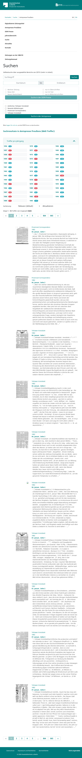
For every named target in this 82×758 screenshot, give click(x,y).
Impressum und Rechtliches (26, 751)
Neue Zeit (11, 92)
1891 (57, 175)
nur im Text (49, 92)
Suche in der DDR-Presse (41, 97)
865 (51, 215)
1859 (6, 159)
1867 (6, 192)
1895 (57, 192)
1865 (6, 184)
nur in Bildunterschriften (54, 94)
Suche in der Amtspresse (41, 116)
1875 (31, 167)
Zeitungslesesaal (11, 59)
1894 (57, 188)
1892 (57, 180)
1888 (57, 163)
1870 (31, 146)
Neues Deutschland (15, 94)
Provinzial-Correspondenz (17, 111)
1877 (31, 175)
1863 (6, 175)
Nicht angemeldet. (74, 751)
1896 (57, 196)
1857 (6, 150)
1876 (31, 171)
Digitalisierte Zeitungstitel (14, 23)
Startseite (8, 17)
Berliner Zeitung (13, 90)
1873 (31, 159)
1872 (31, 155)
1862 (6, 171)
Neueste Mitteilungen (15, 108)
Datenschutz (10, 751)
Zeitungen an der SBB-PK (14, 55)
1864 (6, 180)
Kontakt (8, 48)
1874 (31, 163)
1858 (6, 155)
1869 (6, 201)
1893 (57, 184)
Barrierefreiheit (43, 751)
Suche (15, 17)
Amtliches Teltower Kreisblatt (18, 106)
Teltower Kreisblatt (14, 113)
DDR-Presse (9, 31)
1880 (31, 188)
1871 (31, 150)
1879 (31, 184)
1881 (31, 192)
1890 (57, 171)
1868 (6, 196)
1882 (31, 196)
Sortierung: (7, 206)
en (76, 17)
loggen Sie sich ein (11, 125)
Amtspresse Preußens (13, 28)
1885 (57, 150)
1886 (57, 155)
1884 (57, 146)
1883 (31, 201)
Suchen (74, 77)
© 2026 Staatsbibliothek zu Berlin (27, 754)
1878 (31, 180)
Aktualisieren (48, 206)
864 (44, 215)
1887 (57, 159)
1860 (6, 163)
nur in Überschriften (52, 90)
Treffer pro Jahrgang (15, 141)
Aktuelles (8, 44)
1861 (6, 167)
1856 (6, 146)
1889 (57, 167)
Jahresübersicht (10, 36)
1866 (6, 188)
